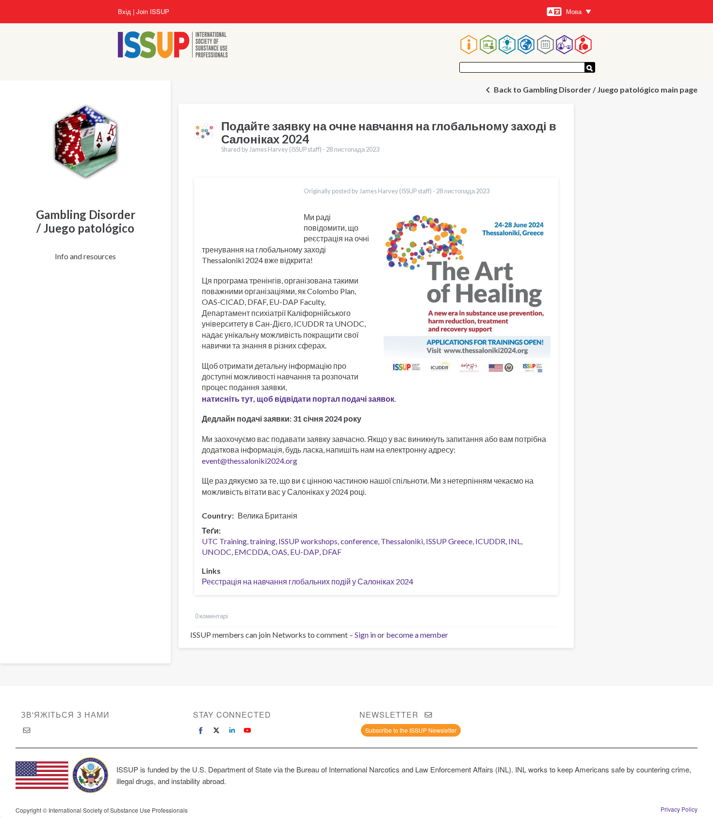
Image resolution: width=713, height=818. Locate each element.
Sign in (365, 634)
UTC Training (224, 541)
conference (359, 541)
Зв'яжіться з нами (65, 714)
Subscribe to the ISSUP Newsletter (410, 730)
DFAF (331, 551)
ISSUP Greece (449, 541)
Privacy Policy (679, 809)
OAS (279, 551)
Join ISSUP (152, 12)
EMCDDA (251, 551)
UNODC (216, 551)
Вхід (124, 12)
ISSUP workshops (308, 541)
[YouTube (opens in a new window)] (247, 730)
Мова (574, 11)
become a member (417, 634)
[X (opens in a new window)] (216, 730)
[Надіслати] (589, 67)
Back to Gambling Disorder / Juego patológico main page (595, 89)
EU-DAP (304, 551)
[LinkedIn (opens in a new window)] (232, 730)
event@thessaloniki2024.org (249, 460)
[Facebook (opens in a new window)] (201, 730)
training (262, 541)
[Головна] (173, 46)
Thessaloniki (402, 541)
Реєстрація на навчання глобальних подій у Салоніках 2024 (307, 581)
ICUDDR (490, 541)
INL (514, 541)
